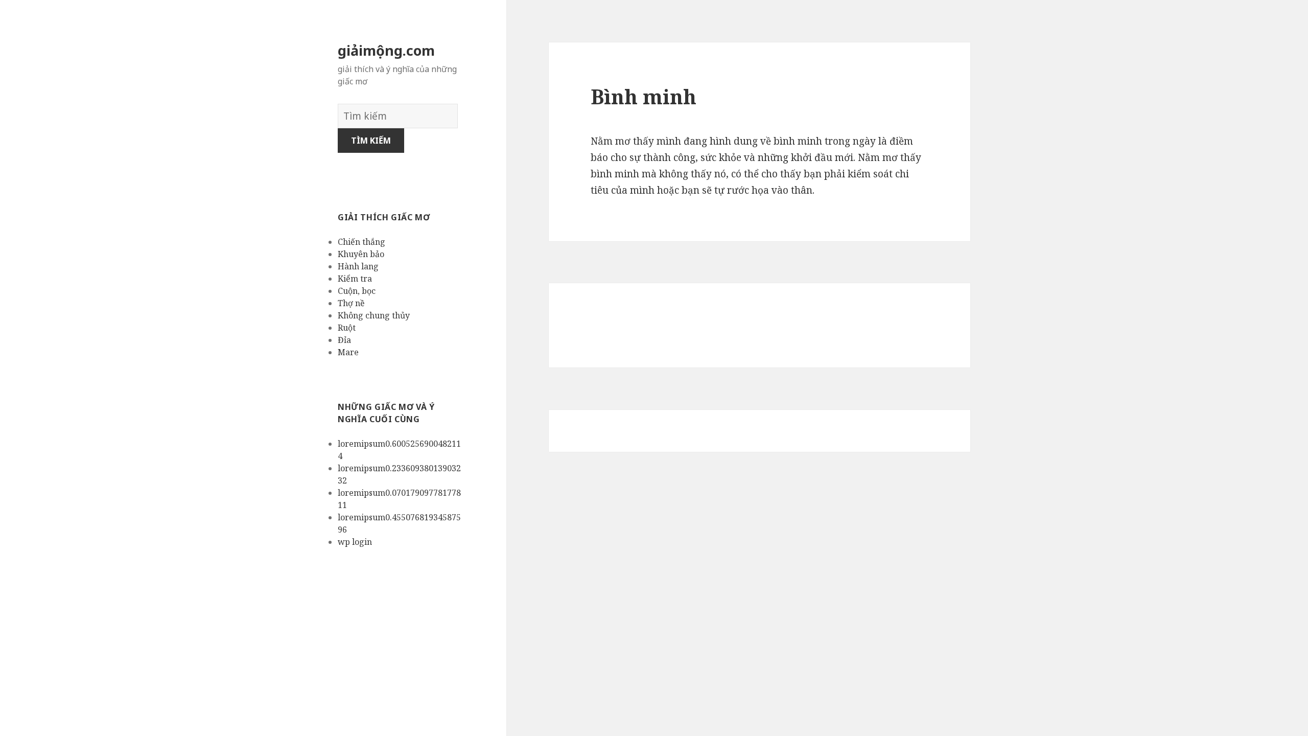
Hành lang (358, 266)
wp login (355, 541)
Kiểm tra (355, 278)
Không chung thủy (374, 315)
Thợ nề (351, 303)
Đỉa (344, 340)
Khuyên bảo (361, 254)
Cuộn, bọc (357, 290)
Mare (348, 352)
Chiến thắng (361, 241)
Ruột (347, 327)
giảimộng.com (386, 50)
